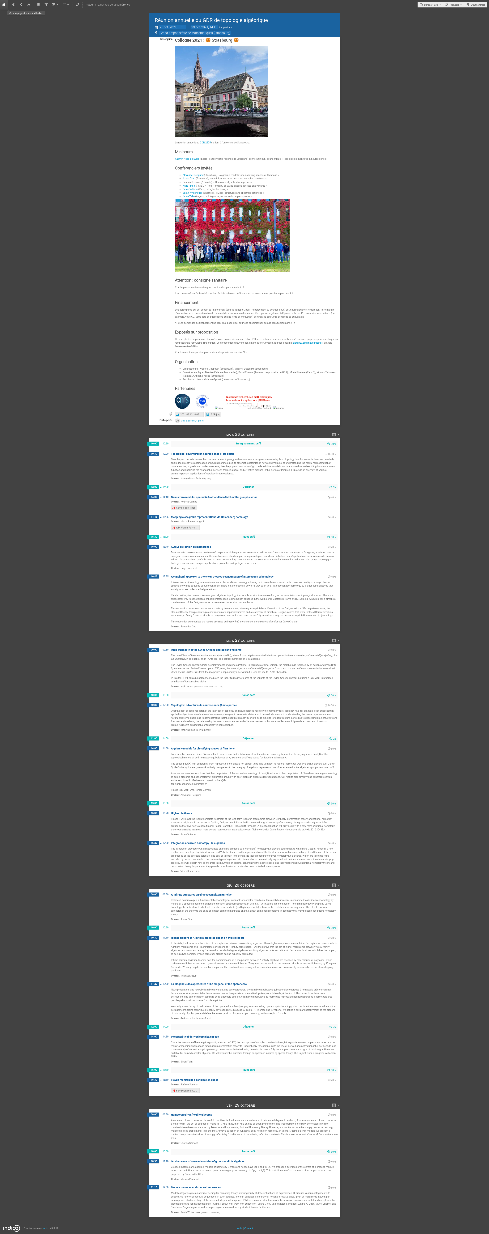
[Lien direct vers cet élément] (260, 434)
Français (454, 4)
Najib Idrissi (189, 185)
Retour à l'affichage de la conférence (108, 4)
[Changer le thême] (66, 5)
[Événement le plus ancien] (13, 5)
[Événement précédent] (21, 5)
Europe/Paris (431, 4)
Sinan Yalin (189, 196)
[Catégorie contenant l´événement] (29, 5)
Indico (46, 1228)
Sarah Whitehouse (192, 192)
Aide (239, 1228)
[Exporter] (55, 5)
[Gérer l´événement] (77, 5)
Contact (248, 1228)
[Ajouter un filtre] (46, 5)
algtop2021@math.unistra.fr (308, 342)
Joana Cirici (189, 178)
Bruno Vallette (190, 189)
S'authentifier (478, 4)
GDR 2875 (205, 142)
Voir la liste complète (192, 420)
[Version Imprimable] (38, 5)
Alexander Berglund (193, 175)
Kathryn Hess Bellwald (187, 158)
